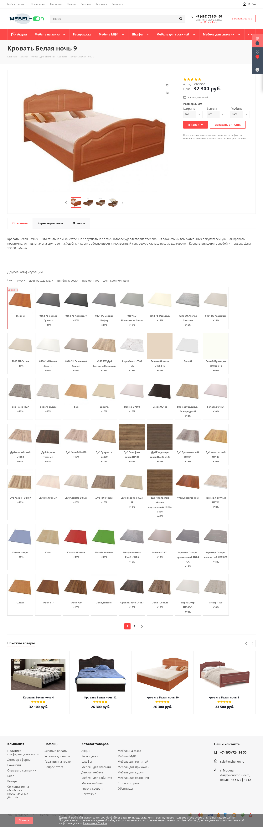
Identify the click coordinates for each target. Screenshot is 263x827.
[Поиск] (180, 19)
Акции (85, 751)
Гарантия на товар (57, 761)
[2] (189, 79)
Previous (66, 202)
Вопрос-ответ (53, 767)
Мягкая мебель (92, 783)
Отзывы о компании (21, 770)
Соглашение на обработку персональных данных (18, 792)
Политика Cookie (95, 823)
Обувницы (125, 788)
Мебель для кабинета (96, 778)
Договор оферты (19, 759)
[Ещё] (250, 34)
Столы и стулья (128, 783)
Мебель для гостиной (133, 761)
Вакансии (14, 765)
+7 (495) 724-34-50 (209, 16)
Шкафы (86, 761)
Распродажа (89, 756)
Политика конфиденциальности (23, 752)
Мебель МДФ (127, 756)
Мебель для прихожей (133, 767)
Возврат (13, 781)
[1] (185, 79)
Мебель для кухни (131, 772)
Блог (10, 776)
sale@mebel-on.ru (209, 22)
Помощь (51, 744)
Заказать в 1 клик (228, 124)
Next (122, 202)
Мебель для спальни (96, 767)
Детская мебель (92, 772)
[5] (200, 79)
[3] (192, 79)
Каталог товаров (95, 744)
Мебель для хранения (133, 778)
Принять (24, 820)
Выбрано (13, 289)
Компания (15, 744)
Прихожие (88, 794)
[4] (196, 79)
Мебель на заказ (129, 751)
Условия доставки (57, 756)
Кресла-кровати (92, 788)
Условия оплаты (55, 751)
